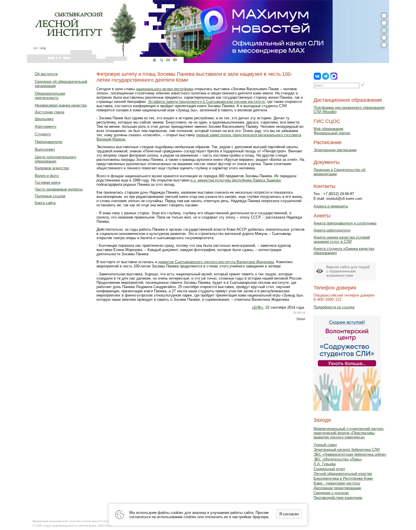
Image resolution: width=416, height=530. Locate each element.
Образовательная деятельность (50, 95)
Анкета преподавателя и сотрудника (345, 223)
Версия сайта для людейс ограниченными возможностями (348, 271)
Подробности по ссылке (334, 307)
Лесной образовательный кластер (343, 473)
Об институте (46, 74)
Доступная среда (49, 112)
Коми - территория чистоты (337, 483)
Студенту (43, 134)
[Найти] (363, 85)
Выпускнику (45, 149)
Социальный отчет (329, 469)
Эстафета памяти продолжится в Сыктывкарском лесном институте (206, 101)
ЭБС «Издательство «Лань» (338, 459)
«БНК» (257, 307)
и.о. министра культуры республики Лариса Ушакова (235, 180)
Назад (301, 318)
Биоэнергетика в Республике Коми (343, 478)
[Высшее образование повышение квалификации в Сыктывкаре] (105, 31)
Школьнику (44, 119)
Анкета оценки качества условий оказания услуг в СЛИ (342, 239)
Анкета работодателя (332, 230)
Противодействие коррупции (338, 498)
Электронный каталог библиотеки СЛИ (346, 449)
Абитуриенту (46, 126)
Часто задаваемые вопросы (59, 189)
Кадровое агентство (52, 168)
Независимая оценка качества (61, 105)
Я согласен (289, 514)
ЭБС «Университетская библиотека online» (350, 454)
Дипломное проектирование (337, 488)
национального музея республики (164, 89)
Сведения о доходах (331, 493)
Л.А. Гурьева (325, 464)
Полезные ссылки (50, 196)
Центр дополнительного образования (55, 159)
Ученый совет (325, 445)
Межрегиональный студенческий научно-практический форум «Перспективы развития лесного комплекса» (349, 433)
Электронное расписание (335, 150)
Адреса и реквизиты (331, 206)
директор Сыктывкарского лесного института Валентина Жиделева (216, 262)
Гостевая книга (47, 182)
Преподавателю (48, 142)
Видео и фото (47, 176)
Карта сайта (45, 203)
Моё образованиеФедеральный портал (332, 131)
